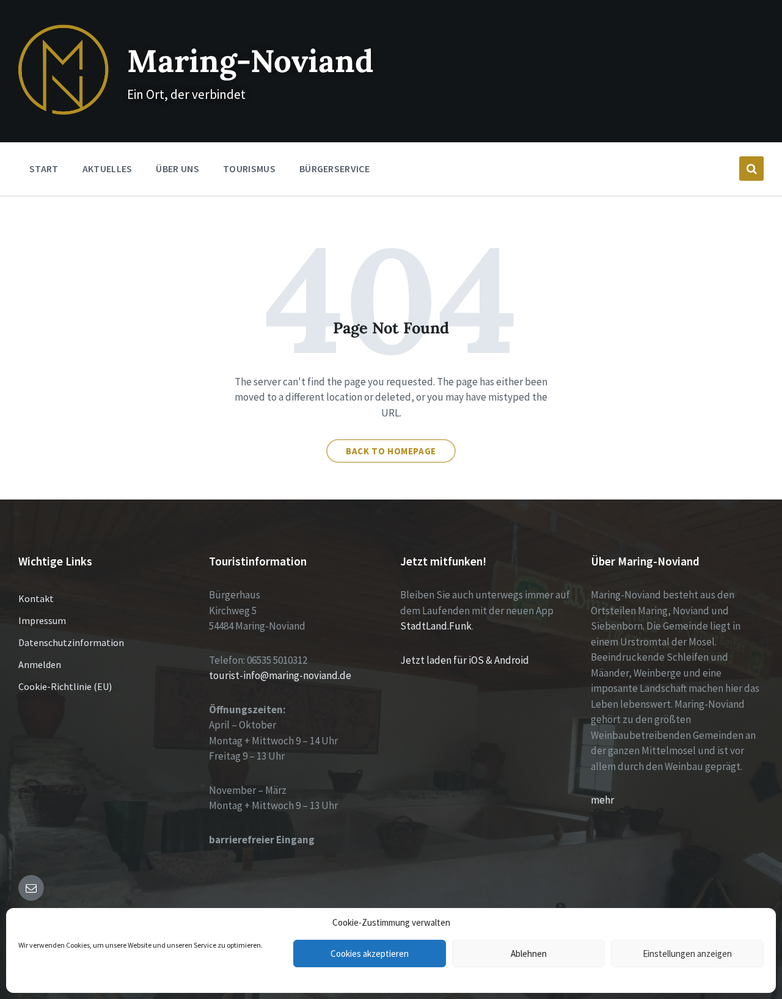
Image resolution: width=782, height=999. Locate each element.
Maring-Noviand (250, 61)
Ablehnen (529, 953)
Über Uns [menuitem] (177, 168)
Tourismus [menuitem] (249, 168)
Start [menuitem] (44, 168)
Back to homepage (391, 451)
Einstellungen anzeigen (687, 953)
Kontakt (36, 598)
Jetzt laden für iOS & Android (464, 660)
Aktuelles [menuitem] (107, 168)
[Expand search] (751, 168)
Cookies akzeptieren (370, 953)
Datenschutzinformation (71, 642)
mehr (602, 800)
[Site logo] (63, 111)
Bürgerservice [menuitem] (334, 168)
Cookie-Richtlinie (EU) (65, 686)
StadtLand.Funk (436, 626)
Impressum (42, 620)
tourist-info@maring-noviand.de (280, 675)
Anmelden (39, 664)
